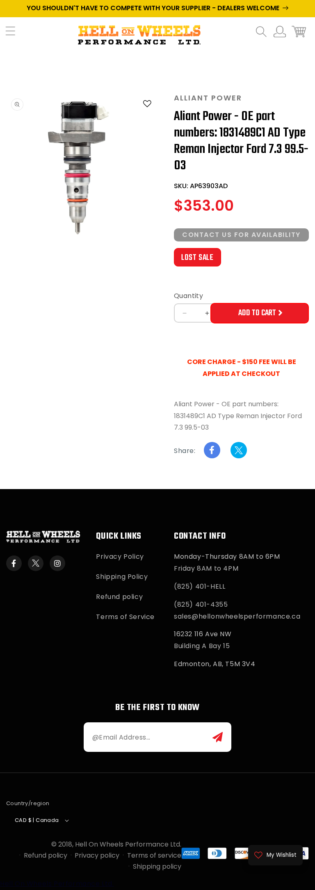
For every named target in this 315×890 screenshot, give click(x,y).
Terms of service (154, 855)
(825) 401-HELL (199, 586)
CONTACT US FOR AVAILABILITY (241, 234)
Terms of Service (125, 616)
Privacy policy (97, 855)
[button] (14, 35)
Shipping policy (157, 866)
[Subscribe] (217, 737)
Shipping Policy (122, 576)
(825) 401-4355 (201, 604)
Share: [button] (185, 450)
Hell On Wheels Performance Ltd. (128, 844)
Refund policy (119, 596)
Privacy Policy (120, 556)
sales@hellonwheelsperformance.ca (237, 616)
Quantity (188, 295)
